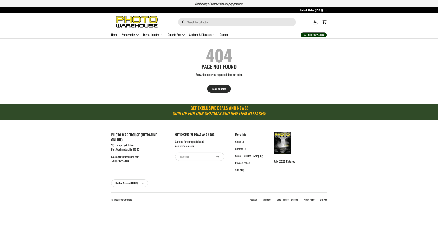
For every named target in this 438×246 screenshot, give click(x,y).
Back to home (219, 89)
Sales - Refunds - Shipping (249, 156)
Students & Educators (200, 34)
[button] (324, 22)
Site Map (239, 170)
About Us (239, 141)
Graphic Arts (174, 34)
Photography (128, 34)
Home (114, 34)
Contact (224, 34)
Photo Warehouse (125, 199)
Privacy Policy (242, 163)
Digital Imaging (151, 34)
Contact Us (240, 149)
